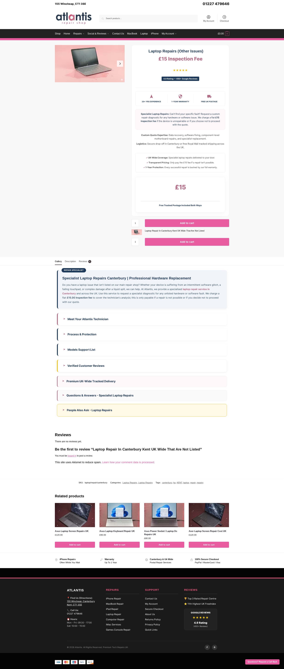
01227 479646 (216, 4)
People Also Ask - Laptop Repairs (89, 410)
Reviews (84, 261)
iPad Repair (112, 609)
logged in (72, 455)
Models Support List (81, 349)
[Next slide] (120, 64)
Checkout (224, 21)
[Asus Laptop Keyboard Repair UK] (119, 515)
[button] (223, 33)
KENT (179, 482)
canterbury (167, 482)
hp (174, 482)
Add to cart (187, 223)
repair (193, 482)
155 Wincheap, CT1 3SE (70, 3)
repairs (200, 482)
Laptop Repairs (130, 482)
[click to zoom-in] (90, 63)
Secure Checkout (154, 609)
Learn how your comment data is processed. (128, 462)
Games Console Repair (118, 629)
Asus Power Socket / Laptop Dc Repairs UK (160, 533)
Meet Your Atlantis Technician (88, 319)
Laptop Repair (113, 614)
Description (70, 261)
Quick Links (151, 629)
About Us (150, 614)
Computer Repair (115, 619)
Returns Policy (153, 619)
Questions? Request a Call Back (262, 662)
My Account (208, 21)
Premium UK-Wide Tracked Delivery (91, 381)
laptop (186, 482)
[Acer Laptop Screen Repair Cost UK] (209, 515)
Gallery (58, 261)
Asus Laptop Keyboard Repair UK (117, 531)
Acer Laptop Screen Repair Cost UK (207, 531)
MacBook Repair (115, 603)
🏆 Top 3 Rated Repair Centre (200, 598)
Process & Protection (82, 334)
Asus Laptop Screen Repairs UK (72, 531)
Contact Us (151, 598)
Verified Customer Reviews (86, 366)
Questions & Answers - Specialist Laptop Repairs (100, 395)
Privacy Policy (152, 624)
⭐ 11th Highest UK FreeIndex (200, 603)
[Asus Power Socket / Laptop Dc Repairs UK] (164, 515)
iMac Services (113, 624)
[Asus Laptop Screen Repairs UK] (75, 515)
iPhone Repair (113, 598)
